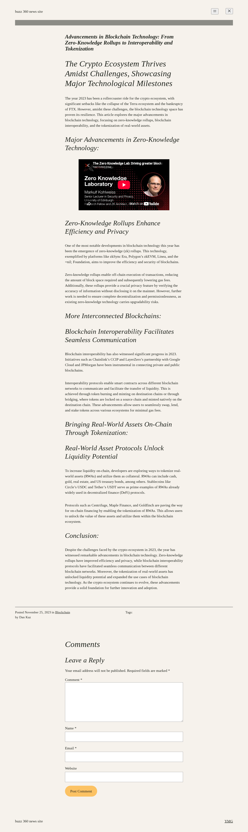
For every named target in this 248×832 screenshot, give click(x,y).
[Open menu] (214, 11)
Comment (73, 680)
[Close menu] (229, 11)
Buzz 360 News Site (29, 11)
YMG (229, 821)
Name (70, 728)
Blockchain (62, 612)
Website (71, 768)
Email (71, 748)
